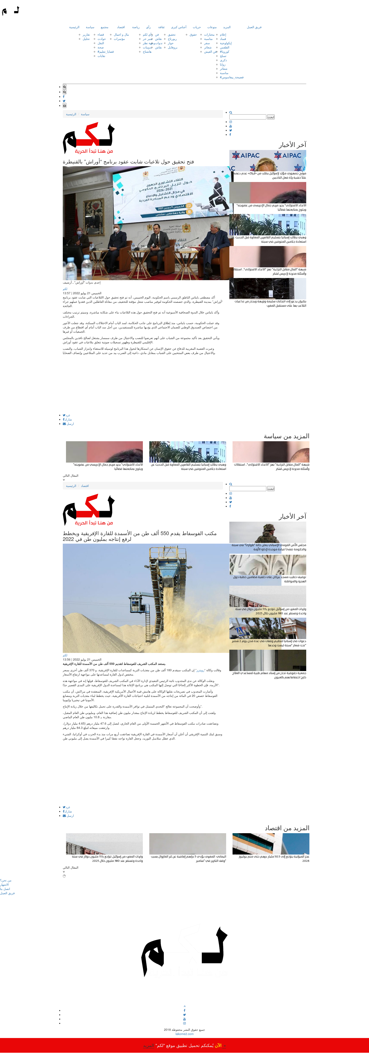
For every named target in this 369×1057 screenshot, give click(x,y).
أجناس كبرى (178, 27)
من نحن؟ (6, 880)
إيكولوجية (226, 43)
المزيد (227, 27)
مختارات (209, 34)
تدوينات (147, 47)
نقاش (158, 38)
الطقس (224, 47)
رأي (148, 27)
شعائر (208, 47)
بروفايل (172, 47)
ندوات (159, 43)
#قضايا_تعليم (106, 51)
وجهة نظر (149, 43)
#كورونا (224, 51)
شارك (68, 419)
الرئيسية (74, 27)
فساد (223, 38)
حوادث (102, 38)
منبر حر (147, 38)
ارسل (70, 423)
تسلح (223, 56)
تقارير (86, 34)
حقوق (193, 34)
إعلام (223, 34)
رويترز (200, 670)
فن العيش (210, 51)
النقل (101, 43)
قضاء (101, 34)
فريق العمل (254, 27)
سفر (207, 43)
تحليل (86, 38)
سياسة (90, 27)
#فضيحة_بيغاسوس (232, 77)
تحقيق (172, 34)
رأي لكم (148, 34)
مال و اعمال (121, 34)
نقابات (101, 56)
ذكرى (223, 60)
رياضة (136, 27)
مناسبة (208, 38)
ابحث (271, 117)
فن (157, 34)
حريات (197, 27)
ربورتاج (172, 38)
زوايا (223, 64)
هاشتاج (147, 51)
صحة (101, 47)
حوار (171, 43)
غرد (68, 415)
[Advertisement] (143, 383)
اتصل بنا (5, 889)
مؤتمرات (119, 38)
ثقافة (161, 27)
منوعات (212, 27)
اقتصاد (121, 27)
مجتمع (104, 27)
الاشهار (4, 884)
